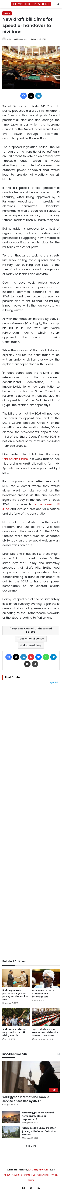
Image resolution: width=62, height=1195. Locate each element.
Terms (31, 1179)
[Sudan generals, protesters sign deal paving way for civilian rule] (16, 978)
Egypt (7, 13)
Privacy (54, 1174)
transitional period (32, 638)
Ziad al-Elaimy (32, 645)
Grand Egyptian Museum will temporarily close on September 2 (38, 1116)
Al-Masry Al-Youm (38, 1169)
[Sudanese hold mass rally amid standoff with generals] (16, 1017)
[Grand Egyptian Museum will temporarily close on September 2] (11, 1117)
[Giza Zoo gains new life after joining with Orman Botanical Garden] (11, 1132)
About (7, 1174)
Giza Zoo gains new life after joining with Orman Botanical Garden (39, 1131)
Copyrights (43, 1174)
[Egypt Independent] (31, 4)
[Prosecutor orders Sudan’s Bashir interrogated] (46, 978)
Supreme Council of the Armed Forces (32, 630)
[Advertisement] (31, 821)
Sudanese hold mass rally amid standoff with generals (14, 1032)
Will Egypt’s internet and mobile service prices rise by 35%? (25, 1099)
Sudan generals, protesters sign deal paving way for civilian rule (15, 995)
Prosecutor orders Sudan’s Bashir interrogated (43, 993)
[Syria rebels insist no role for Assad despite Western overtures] (46, 1017)
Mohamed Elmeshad (17, 39)
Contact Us (29, 1174)
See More (31, 1145)
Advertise (17, 1174)
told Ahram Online (15, 459)
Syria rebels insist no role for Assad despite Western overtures (45, 1032)
